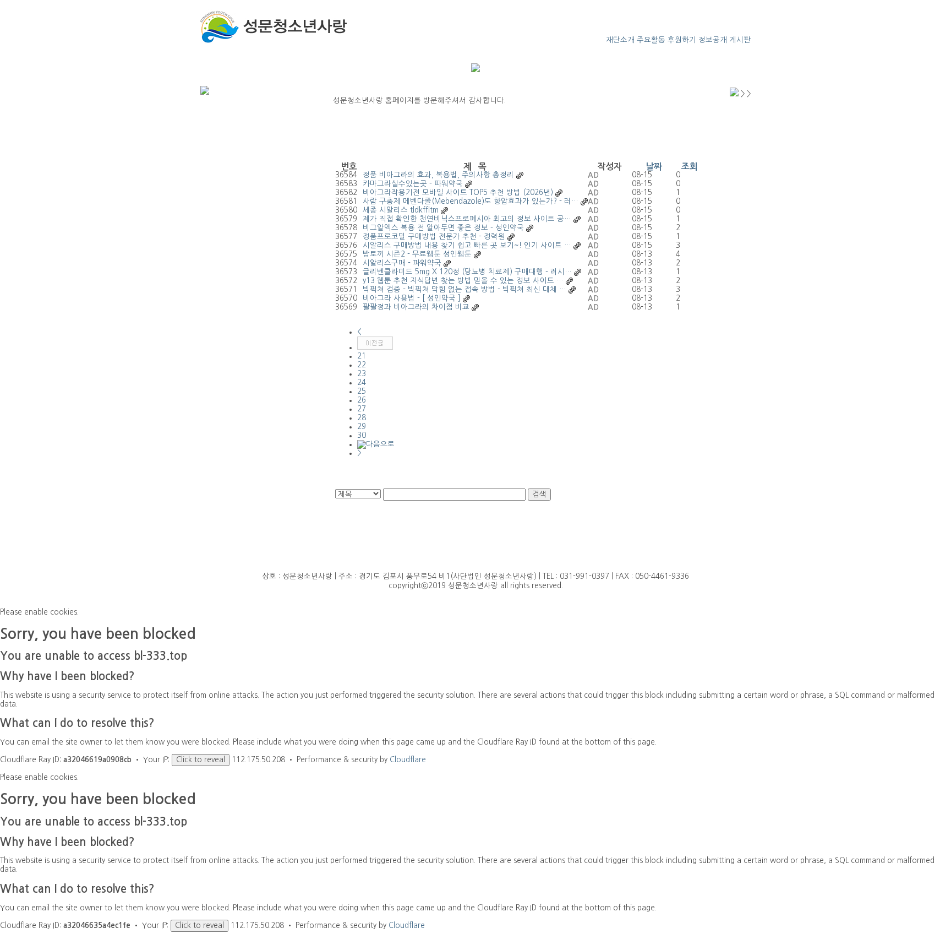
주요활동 (651, 40)
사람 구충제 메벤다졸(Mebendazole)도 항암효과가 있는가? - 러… (470, 201)
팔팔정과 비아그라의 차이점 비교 (416, 307)
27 (361, 408)
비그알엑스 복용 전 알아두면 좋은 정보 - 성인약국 (443, 227)
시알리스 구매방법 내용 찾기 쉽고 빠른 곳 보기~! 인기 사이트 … (467, 245)
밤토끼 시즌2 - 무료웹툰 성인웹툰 (417, 254)
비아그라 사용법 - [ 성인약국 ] (412, 298)
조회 (689, 166)
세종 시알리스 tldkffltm (401, 210)
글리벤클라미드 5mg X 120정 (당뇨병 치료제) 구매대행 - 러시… (467, 271)
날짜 (654, 166)
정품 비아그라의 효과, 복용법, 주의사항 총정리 (438, 174)
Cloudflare (408, 759)
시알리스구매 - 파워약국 (402, 263)
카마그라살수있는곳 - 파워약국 (413, 183)
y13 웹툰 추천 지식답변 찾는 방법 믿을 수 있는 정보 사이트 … (463, 280)
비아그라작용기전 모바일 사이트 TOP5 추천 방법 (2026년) (458, 192)
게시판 (740, 40)
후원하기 (682, 40)
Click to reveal (200, 759)
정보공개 (712, 40)
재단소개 (620, 40)
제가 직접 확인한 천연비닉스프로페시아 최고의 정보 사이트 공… (467, 218)
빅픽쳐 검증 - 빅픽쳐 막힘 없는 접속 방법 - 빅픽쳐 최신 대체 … (464, 289)
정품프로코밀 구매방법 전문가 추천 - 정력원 (434, 236)
